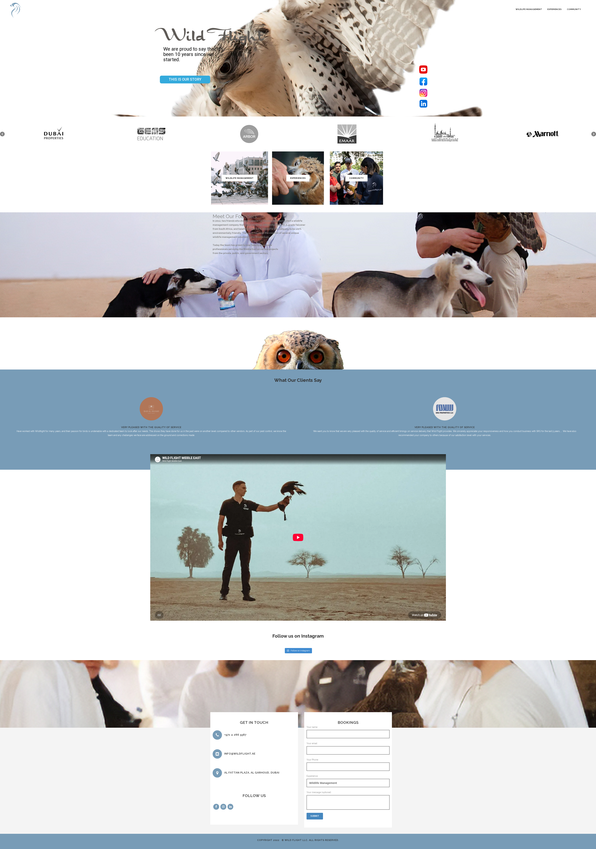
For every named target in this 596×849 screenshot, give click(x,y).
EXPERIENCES (298, 178)
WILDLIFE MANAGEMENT (240, 178)
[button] (2, 134)
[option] (53, 133)
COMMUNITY (356, 178)
